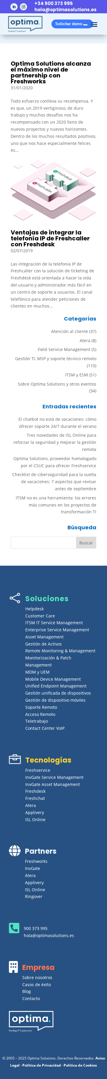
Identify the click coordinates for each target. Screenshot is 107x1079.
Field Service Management (64, 349)
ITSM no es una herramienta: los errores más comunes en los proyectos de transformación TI (56, 505)
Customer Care (40, 616)
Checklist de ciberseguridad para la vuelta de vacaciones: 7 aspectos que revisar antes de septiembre (54, 481)
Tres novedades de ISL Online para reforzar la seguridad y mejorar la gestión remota (54, 442)
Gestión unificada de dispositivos (58, 693)
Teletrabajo (36, 721)
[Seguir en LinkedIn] (14, 6)
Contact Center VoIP (44, 728)
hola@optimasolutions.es (65, 10)
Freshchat (35, 798)
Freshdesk (35, 791)
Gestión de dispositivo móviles (55, 700)
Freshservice (37, 770)
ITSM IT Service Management (54, 622)
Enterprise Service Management (57, 629)
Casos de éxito (36, 984)
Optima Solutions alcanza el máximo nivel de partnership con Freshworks (51, 72)
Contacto (31, 998)
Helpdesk (34, 609)
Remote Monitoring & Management (60, 650)
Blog (26, 991)
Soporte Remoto (41, 707)
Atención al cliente (69, 331)
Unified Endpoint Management (55, 686)
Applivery (34, 812)
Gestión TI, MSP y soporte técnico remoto (55, 358)
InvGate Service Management (54, 777)
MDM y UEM (37, 672)
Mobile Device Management (53, 679)
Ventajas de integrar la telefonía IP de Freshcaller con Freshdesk (50, 238)
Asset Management (44, 637)
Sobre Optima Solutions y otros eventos (57, 384)
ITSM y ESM (76, 375)
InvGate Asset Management (52, 784)
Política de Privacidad (41, 1065)
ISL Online (35, 819)
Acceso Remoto (40, 714)
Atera (85, 340)
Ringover (34, 896)
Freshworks (36, 861)
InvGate (32, 868)
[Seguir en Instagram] (23, 6)
